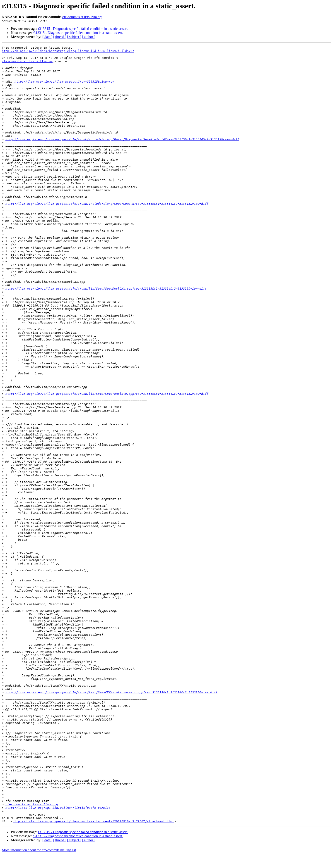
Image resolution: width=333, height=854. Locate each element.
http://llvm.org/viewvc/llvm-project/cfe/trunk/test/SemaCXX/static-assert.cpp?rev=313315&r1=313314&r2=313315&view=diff (111, 692)
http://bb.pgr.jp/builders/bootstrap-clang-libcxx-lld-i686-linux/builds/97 (68, 51)
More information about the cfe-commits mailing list (39, 850)
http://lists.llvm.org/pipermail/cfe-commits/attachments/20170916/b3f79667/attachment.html (93, 821)
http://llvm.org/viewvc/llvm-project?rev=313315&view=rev (64, 81)
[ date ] (47, 37)
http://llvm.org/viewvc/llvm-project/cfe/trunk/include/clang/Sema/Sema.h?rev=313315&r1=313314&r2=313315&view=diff (106, 203)
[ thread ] (59, 37)
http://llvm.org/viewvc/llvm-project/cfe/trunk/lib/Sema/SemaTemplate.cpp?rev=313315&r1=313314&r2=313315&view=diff (106, 393)
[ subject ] (74, 37)
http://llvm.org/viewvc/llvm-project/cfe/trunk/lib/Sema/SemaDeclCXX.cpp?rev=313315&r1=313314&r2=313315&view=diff (106, 288)
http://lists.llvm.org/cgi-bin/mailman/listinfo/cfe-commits (58, 807)
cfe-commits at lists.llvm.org (82, 17)
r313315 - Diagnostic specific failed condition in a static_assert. (83, 29)
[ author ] (88, 37)
